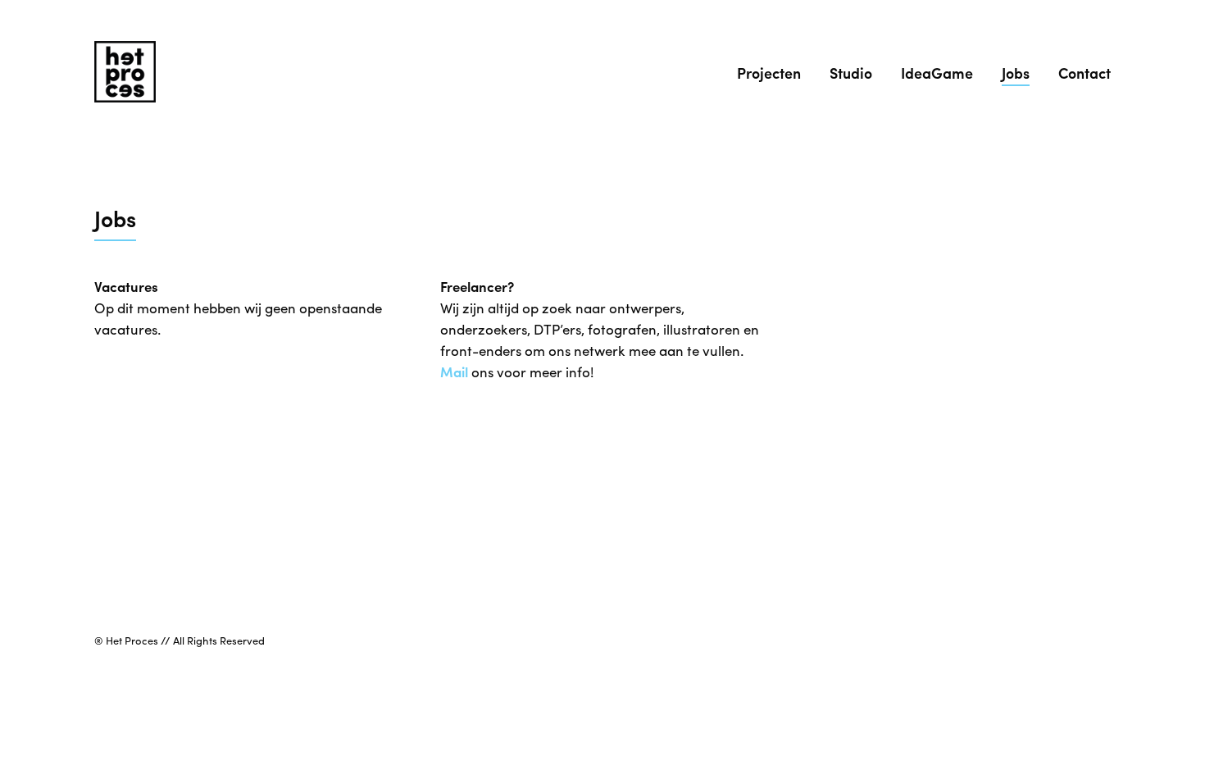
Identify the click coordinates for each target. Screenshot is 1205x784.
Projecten (769, 72)
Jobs (1016, 72)
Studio (851, 72)
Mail (454, 371)
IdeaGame (937, 72)
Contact (1084, 72)
